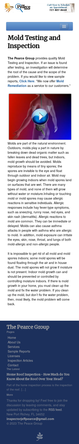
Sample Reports (19, 351)
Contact (13, 365)
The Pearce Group (28, 327)
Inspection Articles (20, 360)
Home (12, 337)
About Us (14, 342)
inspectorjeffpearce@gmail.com (30, 418)
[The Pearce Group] (39, 7)
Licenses (14, 356)
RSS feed (55, 409)
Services (14, 346)
